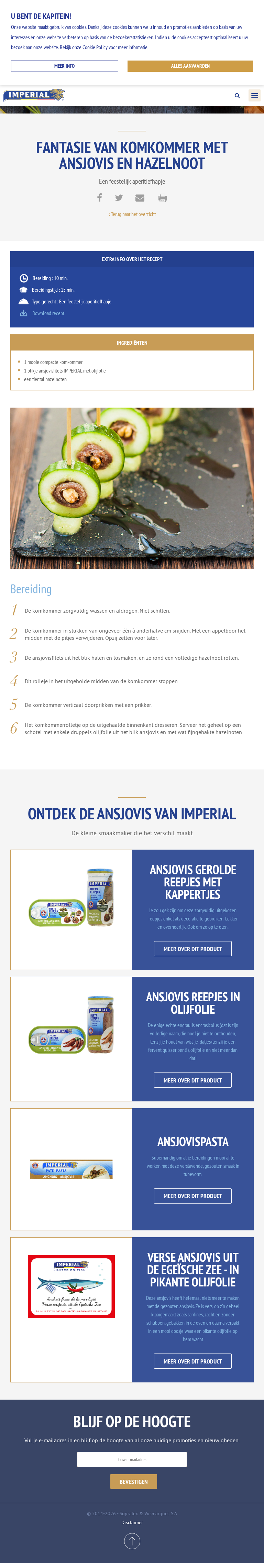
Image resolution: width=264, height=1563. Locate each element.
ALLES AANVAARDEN (190, 66)
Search (237, 96)
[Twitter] (118, 198)
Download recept (48, 313)
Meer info (64, 66)
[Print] (162, 198)
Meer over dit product (193, 949)
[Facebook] (99, 198)
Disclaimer (132, 1522)
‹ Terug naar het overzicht (132, 214)
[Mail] (140, 198)
